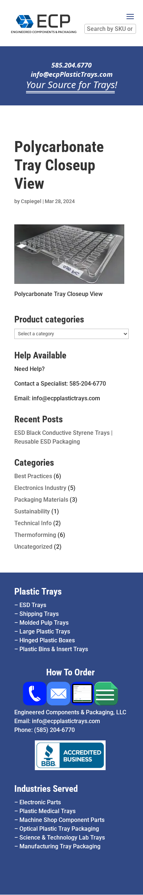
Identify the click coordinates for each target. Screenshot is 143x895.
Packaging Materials (41, 499)
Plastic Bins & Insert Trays (53, 649)
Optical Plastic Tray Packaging (59, 828)
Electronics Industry (40, 487)
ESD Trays (32, 605)
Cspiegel (31, 201)
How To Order (70, 672)
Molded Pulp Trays (44, 622)
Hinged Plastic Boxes (47, 640)
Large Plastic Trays (44, 631)
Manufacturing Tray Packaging (59, 846)
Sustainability (32, 511)
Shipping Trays (39, 613)
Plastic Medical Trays (47, 811)
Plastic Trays (38, 591)
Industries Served (46, 788)
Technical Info (33, 523)
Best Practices (33, 476)
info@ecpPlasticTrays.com (72, 74)
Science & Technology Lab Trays (62, 837)
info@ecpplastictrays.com (66, 721)
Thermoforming (35, 534)
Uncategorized (33, 546)
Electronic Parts (40, 802)
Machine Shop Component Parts (61, 819)
